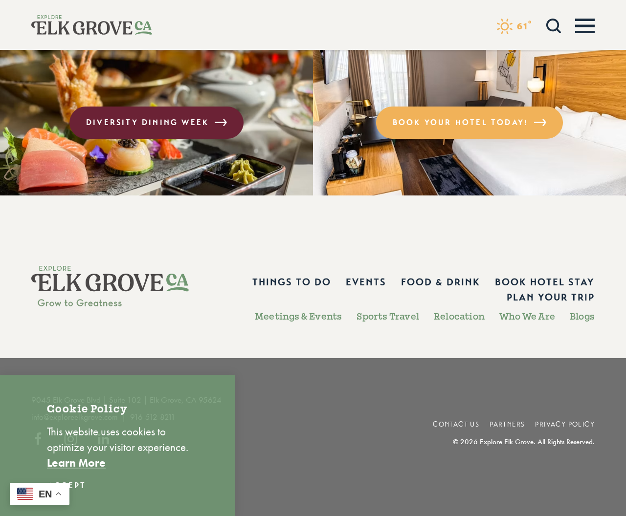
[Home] (91, 25)
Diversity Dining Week (147, 122)
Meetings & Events (298, 316)
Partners (507, 424)
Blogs (582, 316)
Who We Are (527, 316)
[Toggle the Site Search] (553, 25)
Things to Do (291, 282)
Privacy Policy (565, 424)
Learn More (76, 462)
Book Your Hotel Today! (460, 122)
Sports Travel (388, 316)
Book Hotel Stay (545, 282)
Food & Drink (440, 282)
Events (366, 282)
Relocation (459, 316)
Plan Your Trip (551, 297)
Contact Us (456, 424)
